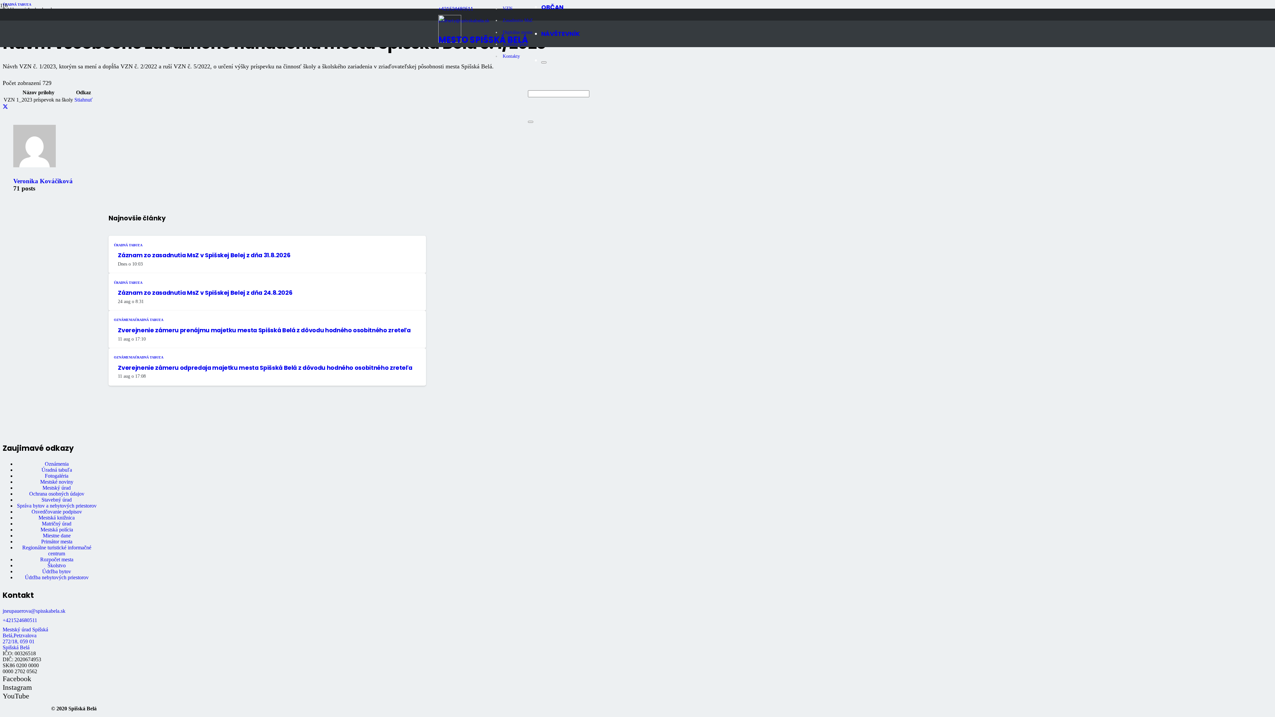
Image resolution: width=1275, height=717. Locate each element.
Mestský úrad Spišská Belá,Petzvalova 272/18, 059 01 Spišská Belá (25, 638)
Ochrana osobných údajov (56, 494)
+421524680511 (20, 620)
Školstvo (56, 565)
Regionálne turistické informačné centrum (56, 550)
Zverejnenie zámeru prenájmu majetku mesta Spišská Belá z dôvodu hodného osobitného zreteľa (264, 330)
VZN (507, 8)
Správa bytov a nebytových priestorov (57, 506)
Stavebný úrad (57, 500)
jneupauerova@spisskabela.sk (34, 611)
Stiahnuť (83, 100)
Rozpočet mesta (56, 559)
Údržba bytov (56, 571)
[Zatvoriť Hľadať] (530, 122)
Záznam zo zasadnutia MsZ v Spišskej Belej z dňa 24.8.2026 (205, 293)
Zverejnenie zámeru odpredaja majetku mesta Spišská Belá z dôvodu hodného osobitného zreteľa (265, 368)
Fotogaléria (56, 476)
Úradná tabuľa (57, 470)
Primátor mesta (56, 541)
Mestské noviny (56, 482)
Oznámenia (57, 464)
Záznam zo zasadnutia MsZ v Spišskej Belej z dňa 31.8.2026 (204, 255)
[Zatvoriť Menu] (544, 62)
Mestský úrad (56, 488)
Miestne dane (57, 535)
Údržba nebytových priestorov (57, 577)
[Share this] (5, 107)
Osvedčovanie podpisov (57, 512)
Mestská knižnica (57, 517)
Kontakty (511, 56)
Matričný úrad (56, 523)
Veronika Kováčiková (43, 181)
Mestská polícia (57, 529)
